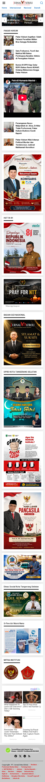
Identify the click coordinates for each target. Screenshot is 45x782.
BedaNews (6, 778)
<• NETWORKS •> (8, 769)
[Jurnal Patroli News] (23, 3)
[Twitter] (20, 756)
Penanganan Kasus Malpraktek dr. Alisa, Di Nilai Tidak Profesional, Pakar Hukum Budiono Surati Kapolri (28, 128)
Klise (4, 771)
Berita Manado (30, 769)
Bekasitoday (29, 771)
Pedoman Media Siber (10, 767)
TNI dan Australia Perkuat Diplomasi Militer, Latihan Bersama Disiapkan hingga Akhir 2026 (32, 21)
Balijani (19, 771)
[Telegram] (24, 756)
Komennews (14, 774)
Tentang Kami (26, 767)
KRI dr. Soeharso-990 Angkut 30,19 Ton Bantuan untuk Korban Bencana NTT (12, 21)
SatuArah (16, 778)
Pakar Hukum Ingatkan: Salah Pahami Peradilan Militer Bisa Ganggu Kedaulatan (28, 39)
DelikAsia (5, 776)
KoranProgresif (33, 776)
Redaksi (34, 765)
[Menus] (4, 3)
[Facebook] (15, 756)
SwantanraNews (28, 774)
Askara (19, 769)
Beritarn (11, 771)
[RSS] (29, 756)
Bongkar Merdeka (18, 776)
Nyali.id (4, 774)
